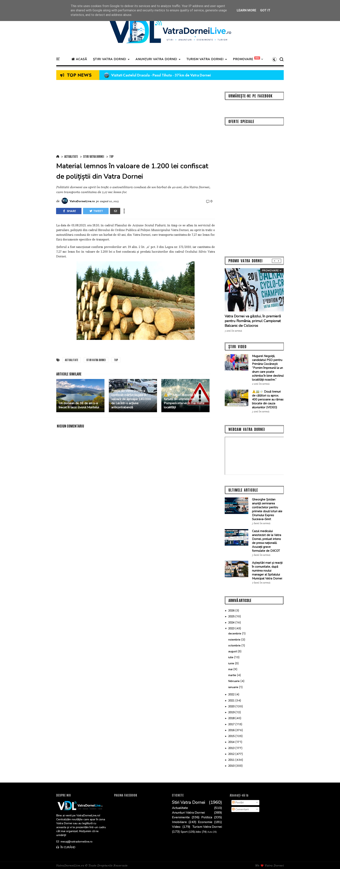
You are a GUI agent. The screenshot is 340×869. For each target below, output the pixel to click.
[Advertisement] (135, 118)
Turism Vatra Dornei (207, 827)
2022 (231, 694)
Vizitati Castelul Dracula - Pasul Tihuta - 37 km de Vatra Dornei (157, 75)
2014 (231, 742)
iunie (231, 663)
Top (111, 156)
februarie (234, 681)
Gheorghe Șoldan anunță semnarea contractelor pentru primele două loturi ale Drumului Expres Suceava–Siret (267, 509)
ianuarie (233, 687)
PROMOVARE (243, 59)
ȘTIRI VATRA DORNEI (109, 59)
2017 (231, 724)
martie (232, 675)
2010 (231, 766)
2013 (231, 748)
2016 (231, 730)
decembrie (235, 633)
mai (230, 669)
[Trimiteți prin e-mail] (115, 211)
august (233, 651)
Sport (184, 832)
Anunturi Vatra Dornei (188, 813)
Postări (239, 802)
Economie (205, 822)
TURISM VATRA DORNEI (205, 59)
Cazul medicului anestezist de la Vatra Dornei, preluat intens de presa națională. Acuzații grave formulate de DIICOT (266, 541)
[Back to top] (330, 859)
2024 (231, 622)
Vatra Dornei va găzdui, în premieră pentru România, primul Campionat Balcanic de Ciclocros (253, 321)
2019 (231, 712)
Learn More (246, 10)
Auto (209, 832)
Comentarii (242, 809)
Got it (265, 10)
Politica (206, 817)
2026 (231, 610)
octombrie (234, 645)
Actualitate (71, 156)
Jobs (198, 832)
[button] (274, 59)
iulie (231, 657)
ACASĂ (81, 59)
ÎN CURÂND (67, 847)
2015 (231, 736)
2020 (231, 706)
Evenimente (181, 817)
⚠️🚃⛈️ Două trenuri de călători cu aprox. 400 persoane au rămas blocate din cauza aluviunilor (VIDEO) (268, 399)
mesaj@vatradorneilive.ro (76, 841)
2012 (231, 754)
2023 (231, 628)
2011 (231, 760)
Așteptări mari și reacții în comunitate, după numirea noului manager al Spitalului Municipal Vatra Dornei (267, 570)
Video (176, 827)
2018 (231, 718)
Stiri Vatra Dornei (93, 156)
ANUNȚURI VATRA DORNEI (156, 59)
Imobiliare (179, 822)
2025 (231, 616)
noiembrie (234, 639)
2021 (231, 700)
